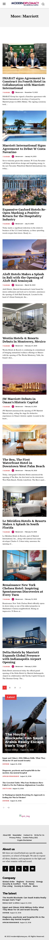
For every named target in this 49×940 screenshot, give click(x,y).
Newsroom (19, 92)
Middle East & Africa (11, 903)
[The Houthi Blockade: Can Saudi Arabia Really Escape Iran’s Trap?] (24, 725)
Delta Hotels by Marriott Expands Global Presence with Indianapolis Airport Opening (22, 657)
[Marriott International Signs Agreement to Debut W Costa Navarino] (24, 126)
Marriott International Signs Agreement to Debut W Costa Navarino (24, 148)
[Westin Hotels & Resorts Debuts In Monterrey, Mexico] (24, 318)
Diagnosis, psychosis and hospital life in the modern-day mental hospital (21, 771)
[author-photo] (13, 92)
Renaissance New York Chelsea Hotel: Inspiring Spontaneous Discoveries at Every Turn (23, 590)
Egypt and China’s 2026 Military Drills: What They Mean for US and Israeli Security (24, 759)
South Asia (7, 788)
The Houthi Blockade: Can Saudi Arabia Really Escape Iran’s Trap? (24, 740)
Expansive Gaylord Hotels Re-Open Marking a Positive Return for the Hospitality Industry (24, 214)
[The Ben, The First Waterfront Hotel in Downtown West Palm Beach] (24, 440)
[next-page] (20, 688)
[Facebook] (5, 868)
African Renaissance (11, 776)
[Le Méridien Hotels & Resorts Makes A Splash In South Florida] (24, 501)
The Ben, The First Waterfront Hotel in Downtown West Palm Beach (24, 463)
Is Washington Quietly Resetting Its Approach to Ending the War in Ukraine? (24, 796)
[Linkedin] (19, 868)
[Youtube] (32, 868)
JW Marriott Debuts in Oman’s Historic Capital (20, 400)
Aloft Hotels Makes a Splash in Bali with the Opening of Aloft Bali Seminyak (23, 277)
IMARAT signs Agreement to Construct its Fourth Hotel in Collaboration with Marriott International (24, 83)
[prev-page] (4, 807)
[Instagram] (12, 868)
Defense (6, 764)
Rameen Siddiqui (11, 750)
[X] (26, 868)
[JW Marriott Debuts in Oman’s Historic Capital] (24, 379)
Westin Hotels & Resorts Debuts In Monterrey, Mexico (24, 339)
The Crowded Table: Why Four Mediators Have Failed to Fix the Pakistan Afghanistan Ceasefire (23, 783)
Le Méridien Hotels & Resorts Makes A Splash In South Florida (24, 524)
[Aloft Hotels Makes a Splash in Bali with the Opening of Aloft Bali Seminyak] (24, 254)
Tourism (6, 92)
